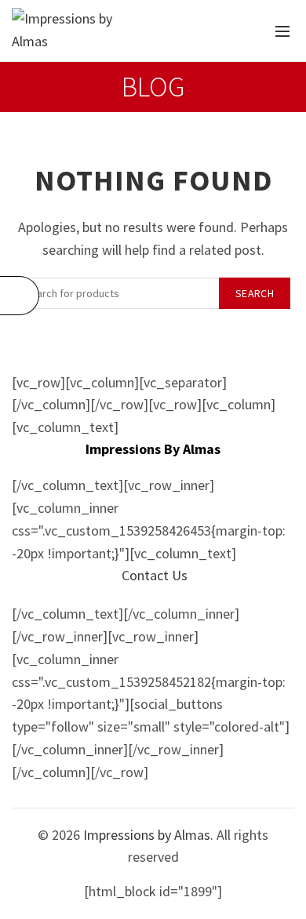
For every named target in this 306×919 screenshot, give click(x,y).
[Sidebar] (19, 295)
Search (254, 293)
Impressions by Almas (146, 835)
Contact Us (155, 575)
